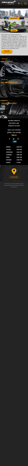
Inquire (14, 30)
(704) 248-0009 (15, 130)
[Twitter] (13, 139)
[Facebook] (9, 139)
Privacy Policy (14, 187)
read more (7, 51)
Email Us (14, 135)
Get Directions (14, 177)
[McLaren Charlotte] (8, 2)
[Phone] (21, 3)
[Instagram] (18, 139)
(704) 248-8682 (16, 132)
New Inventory (14, 18)
